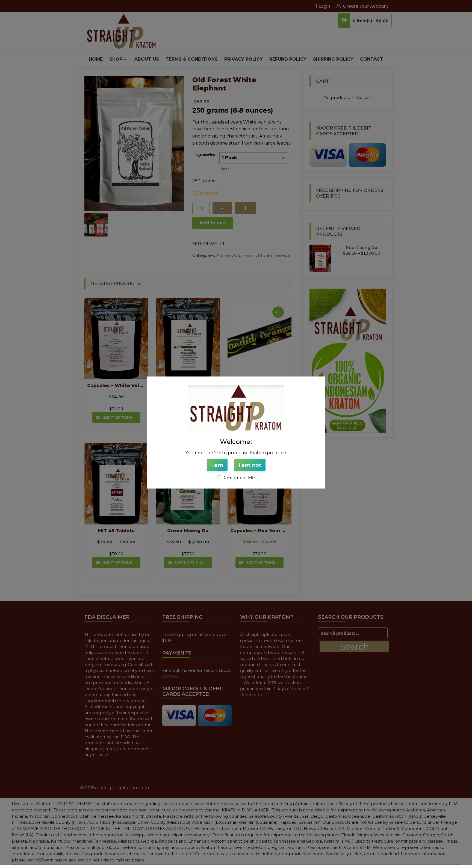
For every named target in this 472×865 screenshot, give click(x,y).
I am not (249, 465)
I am (217, 465)
